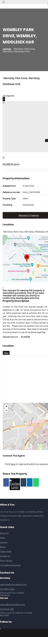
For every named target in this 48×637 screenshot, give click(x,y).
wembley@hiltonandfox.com (13, 584)
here (12, 464)
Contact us (5, 556)
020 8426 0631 (7, 609)
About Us (4, 533)
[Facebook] (6, 482)
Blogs (2, 547)
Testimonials (5, 551)
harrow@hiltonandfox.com (12, 604)
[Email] (23, 482)
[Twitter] (15, 484)
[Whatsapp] (36, 482)
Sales (2, 538)
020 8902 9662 (7, 589)
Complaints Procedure (10, 565)
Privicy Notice (6, 560)
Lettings (7, 49)
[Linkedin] (30, 482)
